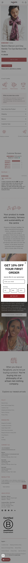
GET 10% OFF (14, 296)
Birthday (5, 286)
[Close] (25, 263)
